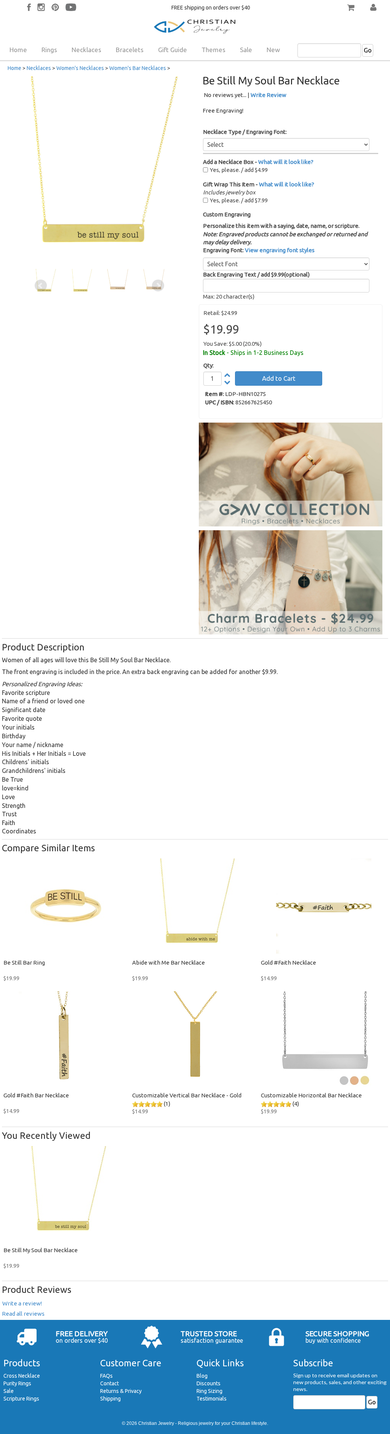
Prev (41, 286)
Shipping (110, 1399)
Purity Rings (17, 1383)
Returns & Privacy (121, 1391)
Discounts (209, 1383)
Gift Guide (172, 49)
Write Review (268, 95)
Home (18, 49)
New (273, 49)
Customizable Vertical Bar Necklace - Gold (186, 1095)
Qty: (208, 365)
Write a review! (22, 1303)
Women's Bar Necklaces (137, 68)
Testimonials (212, 1399)
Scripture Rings (21, 1399)
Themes (213, 49)
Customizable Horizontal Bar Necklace (311, 1095)
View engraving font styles (280, 250)
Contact (109, 1383)
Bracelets (130, 49)
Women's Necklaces (80, 68)
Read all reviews (23, 1313)
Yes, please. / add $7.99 (239, 200)
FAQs (106, 1376)
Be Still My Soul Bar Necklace (40, 1250)
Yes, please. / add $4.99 (239, 170)
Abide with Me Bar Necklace (168, 962)
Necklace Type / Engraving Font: (245, 132)
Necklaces (86, 49)
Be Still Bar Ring (24, 962)
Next (158, 286)
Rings (49, 49)
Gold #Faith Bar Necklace (36, 1095)
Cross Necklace (21, 1376)
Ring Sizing (209, 1391)
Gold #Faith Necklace (288, 962)
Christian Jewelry (156, 1423)
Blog (202, 1376)
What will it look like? (285, 162)
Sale (246, 49)
